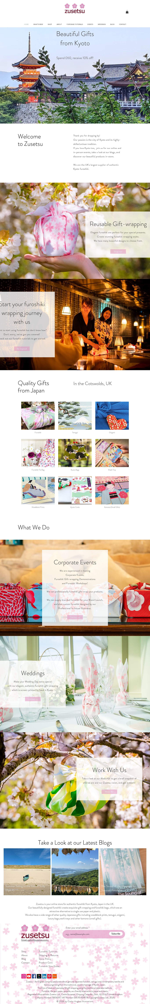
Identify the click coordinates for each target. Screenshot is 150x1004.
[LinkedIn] (44, 976)
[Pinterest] (49, 976)
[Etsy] (54, 976)
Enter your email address (77, 928)
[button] (127, 11)
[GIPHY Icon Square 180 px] (39, 976)
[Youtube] (29, 976)
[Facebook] (34, 976)
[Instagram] (23, 976)
